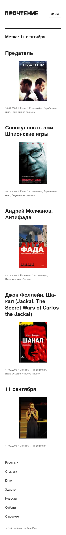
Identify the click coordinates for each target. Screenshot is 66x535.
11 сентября (35, 108)
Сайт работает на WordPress (22, 527)
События (11, 507)
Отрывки (11, 471)
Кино (22, 108)
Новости (11, 498)
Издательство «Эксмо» (18, 279)
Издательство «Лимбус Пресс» (22, 373)
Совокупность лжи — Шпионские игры (32, 130)
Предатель (19, 53)
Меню (55, 14)
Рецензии (25, 275)
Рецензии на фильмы (23, 112)
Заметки (24, 369)
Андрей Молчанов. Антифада (29, 214)
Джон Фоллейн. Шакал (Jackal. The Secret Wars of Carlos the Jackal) (32, 304)
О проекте (12, 516)
